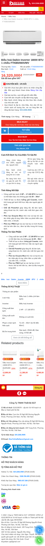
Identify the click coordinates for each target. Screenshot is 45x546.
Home (3, 16)
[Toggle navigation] (3, 3)
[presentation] (2, 364)
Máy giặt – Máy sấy (36, 13)
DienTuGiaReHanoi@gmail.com (21, 439)
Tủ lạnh (11, 13)
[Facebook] (19, 393)
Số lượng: (26, 117)
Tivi (2, 13)
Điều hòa (21, 13)
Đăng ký (38, 388)
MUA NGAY (22, 123)
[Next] (42, 54)
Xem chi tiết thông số (22, 338)
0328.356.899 (25, 476)
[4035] (4, 131)
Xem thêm (22, 283)
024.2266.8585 (38, 3)
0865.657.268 (23, 481)
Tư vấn (26, 131)
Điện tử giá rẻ (22, 485)
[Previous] (2, 54)
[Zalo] (24, 393)
